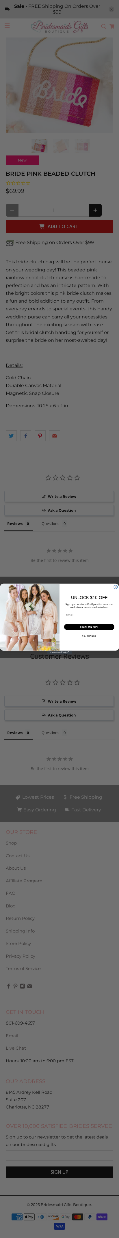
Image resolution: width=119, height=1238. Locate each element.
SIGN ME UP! (89, 627)
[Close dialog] (116, 587)
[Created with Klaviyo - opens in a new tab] (59, 652)
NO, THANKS (89, 636)
